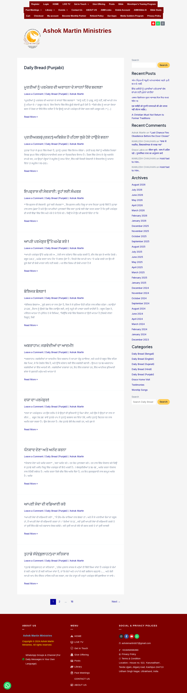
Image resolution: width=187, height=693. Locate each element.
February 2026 (139, 215)
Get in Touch (80, 4)
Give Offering (99, 4)
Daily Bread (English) (143, 359)
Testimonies (138, 384)
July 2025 (137, 251)
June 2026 (137, 195)
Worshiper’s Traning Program (141, 4)
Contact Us (76, 10)
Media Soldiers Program (131, 16)
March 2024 (138, 324)
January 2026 (139, 220)
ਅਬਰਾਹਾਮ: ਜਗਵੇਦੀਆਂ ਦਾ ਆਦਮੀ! (49, 345)
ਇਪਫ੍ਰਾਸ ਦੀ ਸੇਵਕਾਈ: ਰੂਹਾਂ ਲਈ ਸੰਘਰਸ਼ (52, 191)
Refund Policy (97, 16)
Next (116, 601)
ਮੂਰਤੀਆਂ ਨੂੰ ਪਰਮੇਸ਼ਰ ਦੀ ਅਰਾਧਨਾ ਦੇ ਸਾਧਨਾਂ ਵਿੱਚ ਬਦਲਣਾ (63, 87)
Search (135, 60)
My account (52, 16)
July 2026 (137, 189)
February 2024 (139, 329)
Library (48, 10)
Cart (28, 16)
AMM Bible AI (140, 10)
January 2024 (139, 334)
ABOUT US (91, 10)
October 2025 (139, 236)
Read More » (31, 117)
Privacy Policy (154, 16)
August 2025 (138, 246)
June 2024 (137, 313)
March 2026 (138, 210)
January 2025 (139, 282)
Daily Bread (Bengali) (143, 353)
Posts (112, 4)
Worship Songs (140, 390)
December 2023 (140, 339)
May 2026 (137, 200)
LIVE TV (66, 4)
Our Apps (112, 16)
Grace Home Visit (141, 379)
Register (35, 4)
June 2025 (137, 257)
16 (72, 601)
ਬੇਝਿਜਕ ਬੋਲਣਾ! (35, 291)
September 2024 (140, 303)
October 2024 (139, 298)
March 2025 (138, 272)
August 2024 (138, 308)
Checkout (38, 16)
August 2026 (138, 184)
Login (46, 4)
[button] (81, 4)
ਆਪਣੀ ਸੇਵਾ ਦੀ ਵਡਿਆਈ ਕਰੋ (45, 504)
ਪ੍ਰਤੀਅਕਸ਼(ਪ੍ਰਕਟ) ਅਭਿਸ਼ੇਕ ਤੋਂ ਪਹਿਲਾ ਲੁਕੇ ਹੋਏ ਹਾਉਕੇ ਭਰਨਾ (66, 137)
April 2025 (137, 267)
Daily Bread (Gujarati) (143, 364)
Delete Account (122, 10)
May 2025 (137, 262)
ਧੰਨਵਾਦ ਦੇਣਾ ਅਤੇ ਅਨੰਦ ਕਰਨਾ (45, 449)
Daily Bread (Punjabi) (56, 94)
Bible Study (156, 10)
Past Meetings (32, 10)
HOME (56, 4)
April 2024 (137, 319)
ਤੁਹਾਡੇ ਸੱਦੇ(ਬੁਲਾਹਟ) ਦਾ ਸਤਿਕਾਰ (46, 553)
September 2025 (140, 241)
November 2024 (140, 293)
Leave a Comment (33, 94)
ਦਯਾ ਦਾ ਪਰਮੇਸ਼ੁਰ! (36, 399)
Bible (120, 4)
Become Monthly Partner (74, 16)
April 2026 (137, 205)
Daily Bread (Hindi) (142, 369)
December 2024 (140, 288)
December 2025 (140, 226)
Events (62, 10)
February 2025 (139, 277)
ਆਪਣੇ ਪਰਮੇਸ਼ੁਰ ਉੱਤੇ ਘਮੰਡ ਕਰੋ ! (46, 241)
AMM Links (106, 10)
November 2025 (140, 231)
